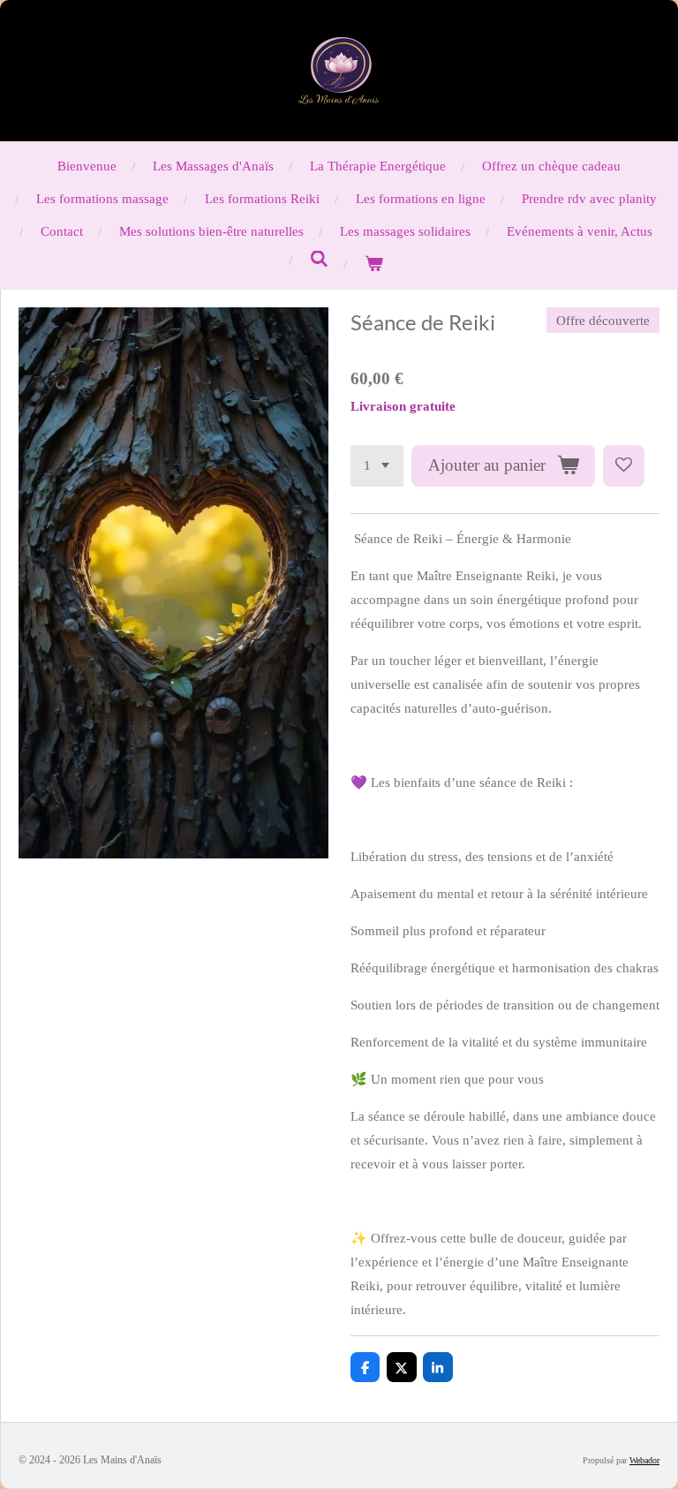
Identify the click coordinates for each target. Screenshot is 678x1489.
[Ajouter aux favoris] (623, 466)
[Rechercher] (319, 260)
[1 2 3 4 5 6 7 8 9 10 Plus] (376, 466)
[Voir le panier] (374, 264)
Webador (644, 1460)
